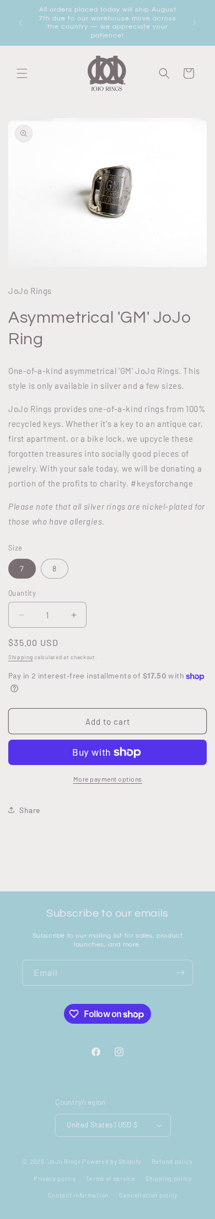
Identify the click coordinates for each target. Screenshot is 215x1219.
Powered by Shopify (111, 1161)
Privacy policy (55, 1178)
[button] (22, 73)
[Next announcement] (194, 22)
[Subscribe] (180, 973)
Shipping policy (169, 1178)
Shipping (20, 657)
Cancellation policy (148, 1195)
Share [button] (29, 810)
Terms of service (110, 1178)
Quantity (22, 593)
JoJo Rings (64, 1161)
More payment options (107, 779)
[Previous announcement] (20, 22)
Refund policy (172, 1161)
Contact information (78, 1195)
